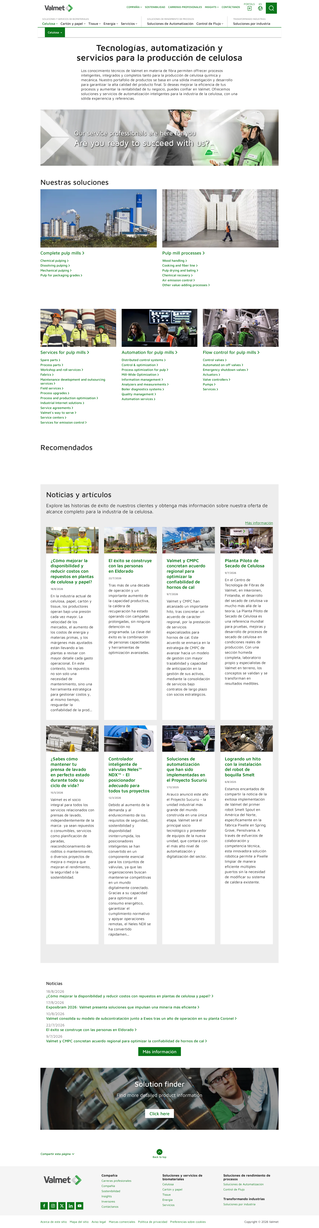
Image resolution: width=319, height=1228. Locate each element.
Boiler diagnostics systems (142, 389)
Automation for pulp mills (148, 352)
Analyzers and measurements (144, 384)
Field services (50, 388)
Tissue (166, 1194)
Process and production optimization (68, 398)
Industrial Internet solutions (61, 403)
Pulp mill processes (181, 252)
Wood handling (173, 260)
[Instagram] (53, 1206)
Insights (107, 1196)
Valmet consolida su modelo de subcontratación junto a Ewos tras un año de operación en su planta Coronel (140, 1018)
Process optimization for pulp (144, 370)
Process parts (50, 365)
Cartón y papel (172, 1189)
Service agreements (55, 408)
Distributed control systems (142, 360)
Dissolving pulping (53, 265)
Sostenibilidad (111, 1191)
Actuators (210, 374)
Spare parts (49, 360)
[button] (55, 32)
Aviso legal (99, 1221)
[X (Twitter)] (62, 1206)
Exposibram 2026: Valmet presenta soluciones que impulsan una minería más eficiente (121, 1007)
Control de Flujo (234, 1189)
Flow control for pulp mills (229, 352)
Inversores (108, 1201)
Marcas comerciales (122, 1221)
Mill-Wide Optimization (139, 374)
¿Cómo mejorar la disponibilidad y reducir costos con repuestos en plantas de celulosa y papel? (128, 996)
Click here (159, 1113)
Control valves (213, 360)
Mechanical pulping (54, 270)
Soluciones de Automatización (243, 1184)
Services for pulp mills (63, 352)
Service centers (52, 417)
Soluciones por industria (239, 1204)
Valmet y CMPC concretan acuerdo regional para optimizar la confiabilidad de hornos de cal (125, 1041)
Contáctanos (110, 1206)
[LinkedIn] (70, 1206)
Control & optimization (139, 365)
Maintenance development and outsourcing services (72, 381)
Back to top (159, 1156)
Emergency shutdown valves (224, 370)
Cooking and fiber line (178, 265)
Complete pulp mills (60, 252)
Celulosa (168, 1184)
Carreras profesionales (116, 1180)
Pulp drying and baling (179, 270)
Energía (167, 1199)
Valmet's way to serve (57, 413)
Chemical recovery (176, 275)
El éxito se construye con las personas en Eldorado (90, 1029)
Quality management (138, 394)
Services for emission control (62, 422)
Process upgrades (53, 393)
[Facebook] (44, 1206)
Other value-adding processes (184, 285)
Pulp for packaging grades (60, 275)
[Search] (271, 8)
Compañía (108, 1185)
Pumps (208, 384)
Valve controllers (215, 379)
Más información (259, 523)
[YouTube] (79, 1206)
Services (209, 389)
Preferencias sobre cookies (188, 1221)
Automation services (137, 399)
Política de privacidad (152, 1221)
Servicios (168, 1205)
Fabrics (45, 374)
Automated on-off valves (222, 365)
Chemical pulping (53, 260)
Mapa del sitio (79, 1221)
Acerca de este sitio (53, 1221)
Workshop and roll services (60, 370)
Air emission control (177, 280)
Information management (141, 379)
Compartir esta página (56, 1153)
